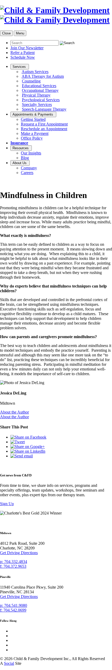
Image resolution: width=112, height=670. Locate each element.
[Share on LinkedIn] (27, 451)
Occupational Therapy (40, 90)
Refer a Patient (22, 52)
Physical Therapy (36, 95)
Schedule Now (22, 57)
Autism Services (35, 71)
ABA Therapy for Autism (43, 76)
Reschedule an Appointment (44, 129)
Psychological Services (41, 100)
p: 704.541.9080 (13, 605)
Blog (25, 157)
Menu (20, 33)
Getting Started (33, 119)
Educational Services (39, 85)
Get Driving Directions (19, 553)
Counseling (31, 81)
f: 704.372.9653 (13, 566)
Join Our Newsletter (26, 48)
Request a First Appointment (44, 124)
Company (29, 168)
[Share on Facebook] (28, 437)
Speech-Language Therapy (44, 109)
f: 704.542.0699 (13, 610)
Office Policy (32, 138)
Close (6, 33)
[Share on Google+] (27, 446)
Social (9, 663)
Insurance (19, 143)
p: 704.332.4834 (13, 561)
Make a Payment (34, 133)
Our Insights (31, 153)
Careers (27, 172)
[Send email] (21, 456)
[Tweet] (17, 442)
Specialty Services (37, 104)
